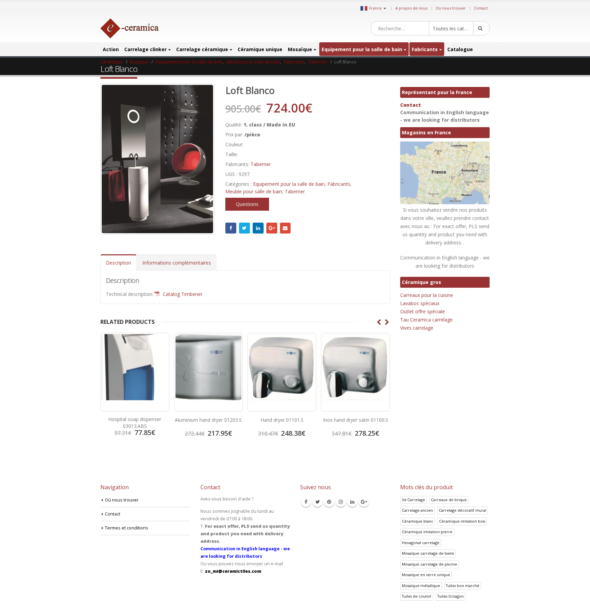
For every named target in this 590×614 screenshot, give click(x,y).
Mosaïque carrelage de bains (428, 553)
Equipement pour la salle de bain (362, 49)
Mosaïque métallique (421, 585)
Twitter (244, 228)
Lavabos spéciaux (419, 303)
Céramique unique (260, 49)
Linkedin (352, 502)
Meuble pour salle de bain (253, 191)
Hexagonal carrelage (420, 542)
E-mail (285, 228)
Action (111, 49)
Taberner (261, 164)
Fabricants (425, 49)
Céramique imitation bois (462, 521)
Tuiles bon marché (462, 585)
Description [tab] (118, 262)
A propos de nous (411, 8)
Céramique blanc (417, 521)
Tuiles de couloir (417, 596)
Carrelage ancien (417, 510)
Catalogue (460, 49)
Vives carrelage (416, 328)
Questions (247, 204)
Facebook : (230, 228)
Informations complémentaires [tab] (176, 262)
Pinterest (329, 502)
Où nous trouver (451, 8)
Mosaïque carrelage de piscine (429, 564)
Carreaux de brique (449, 499)
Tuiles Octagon (450, 596)
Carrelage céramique (202, 49)
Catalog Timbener (181, 294)
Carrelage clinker (145, 49)
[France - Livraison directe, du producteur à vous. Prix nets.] (129, 28)
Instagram (341, 502)
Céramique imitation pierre (427, 531)
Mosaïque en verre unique (426, 574)
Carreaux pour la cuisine (426, 295)
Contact (481, 8)
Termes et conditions (126, 528)
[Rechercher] (481, 28)
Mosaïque (300, 49)
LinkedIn (258, 228)
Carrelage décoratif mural (462, 510)
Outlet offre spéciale (422, 311)
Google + (271, 228)
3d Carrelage (413, 499)
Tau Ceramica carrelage (426, 319)
